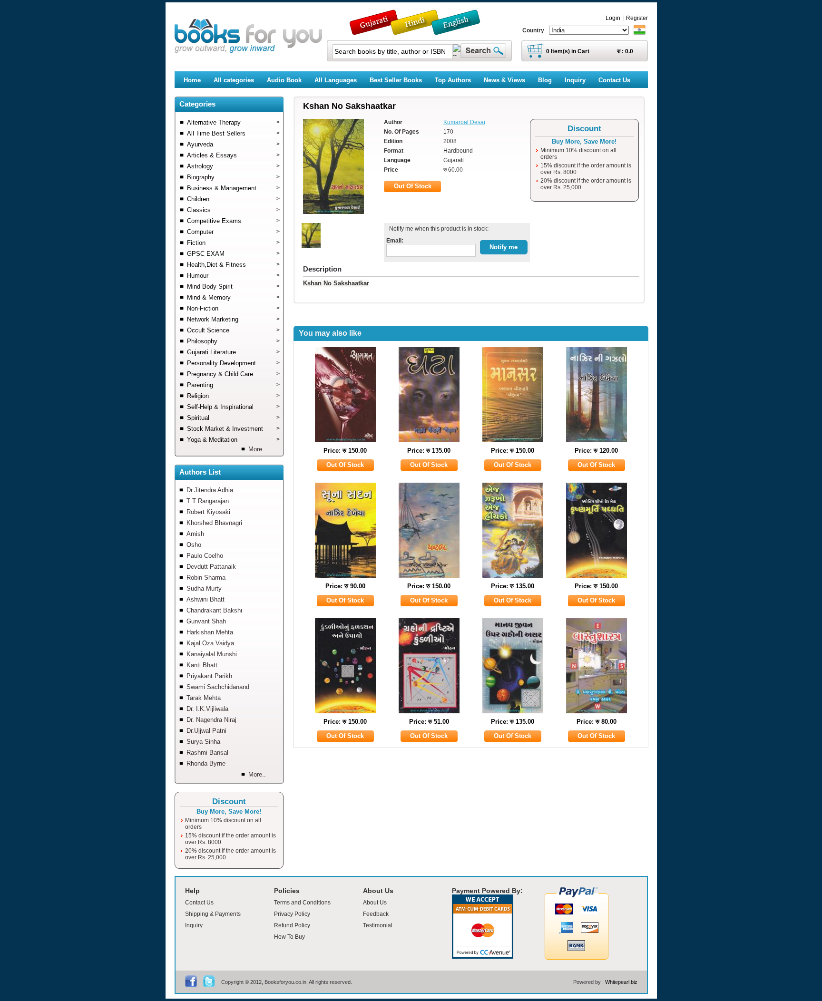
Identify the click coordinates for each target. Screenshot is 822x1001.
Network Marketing (233, 319)
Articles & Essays (233, 155)
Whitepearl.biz (621, 982)
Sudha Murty (204, 588)
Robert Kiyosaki (208, 511)
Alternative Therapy (233, 122)
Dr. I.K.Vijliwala (207, 708)
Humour (233, 275)
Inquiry (194, 925)
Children (233, 199)
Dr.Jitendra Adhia (209, 490)
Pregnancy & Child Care (233, 374)
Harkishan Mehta (209, 632)
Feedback (376, 914)
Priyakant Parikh (209, 676)
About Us (375, 902)
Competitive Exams (233, 220)
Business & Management (233, 188)
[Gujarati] (375, 30)
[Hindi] (421, 30)
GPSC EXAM (233, 253)
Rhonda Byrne (205, 763)
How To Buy (289, 936)
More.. (257, 449)
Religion (233, 395)
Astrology (233, 166)
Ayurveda (233, 144)
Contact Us (199, 902)
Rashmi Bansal (207, 752)
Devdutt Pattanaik (211, 566)
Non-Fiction (233, 308)
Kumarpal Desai (464, 122)
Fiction (233, 242)
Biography (233, 177)
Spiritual (233, 417)
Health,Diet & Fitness (233, 264)
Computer (233, 231)
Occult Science (233, 330)
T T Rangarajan (207, 501)
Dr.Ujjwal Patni (206, 730)
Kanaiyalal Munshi (211, 654)
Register (637, 18)
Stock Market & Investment (233, 428)
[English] (460, 30)
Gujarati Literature (233, 352)
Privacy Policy (292, 914)
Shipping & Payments (213, 914)
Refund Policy (292, 925)
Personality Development (233, 363)
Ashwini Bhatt (205, 599)
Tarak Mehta (203, 697)
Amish (195, 533)
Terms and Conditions (302, 902)
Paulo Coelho (204, 555)
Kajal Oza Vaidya (210, 643)
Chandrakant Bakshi (214, 610)
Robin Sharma (205, 577)
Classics (233, 210)
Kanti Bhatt (201, 665)
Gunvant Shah (206, 621)
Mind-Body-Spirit (233, 286)
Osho (193, 544)
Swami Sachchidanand (217, 686)
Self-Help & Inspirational (233, 406)
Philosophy (233, 341)
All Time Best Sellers (233, 133)
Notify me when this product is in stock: (437, 228)
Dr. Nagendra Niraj (211, 719)
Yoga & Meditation (233, 439)
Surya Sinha (203, 741)
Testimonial (377, 925)
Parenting (233, 385)
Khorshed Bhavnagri (214, 522)
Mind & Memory (233, 297)
